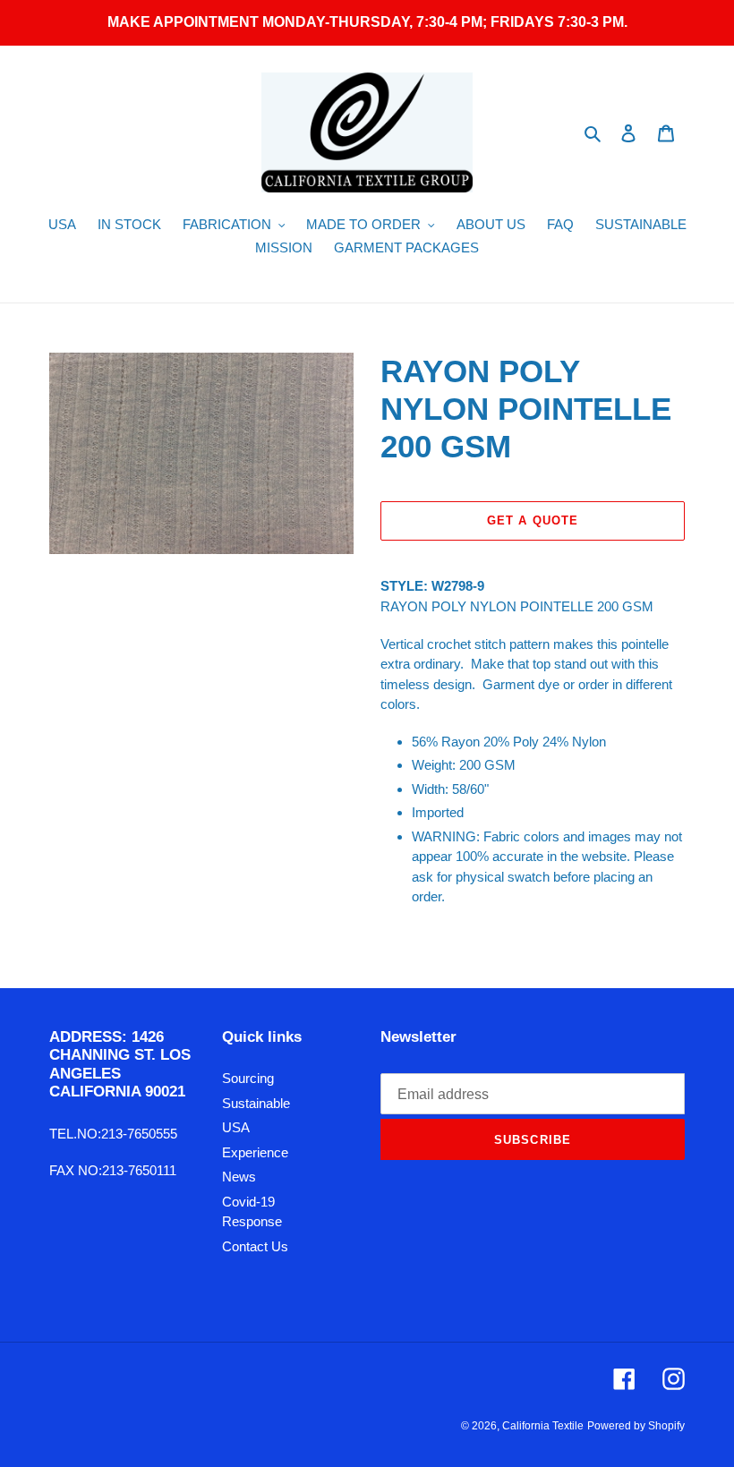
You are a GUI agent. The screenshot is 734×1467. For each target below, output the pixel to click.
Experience (255, 1152)
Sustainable (256, 1103)
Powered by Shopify (636, 1426)
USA (236, 1127)
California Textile (543, 1426)
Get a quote (532, 520)
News (239, 1176)
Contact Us (255, 1246)
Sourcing (248, 1078)
